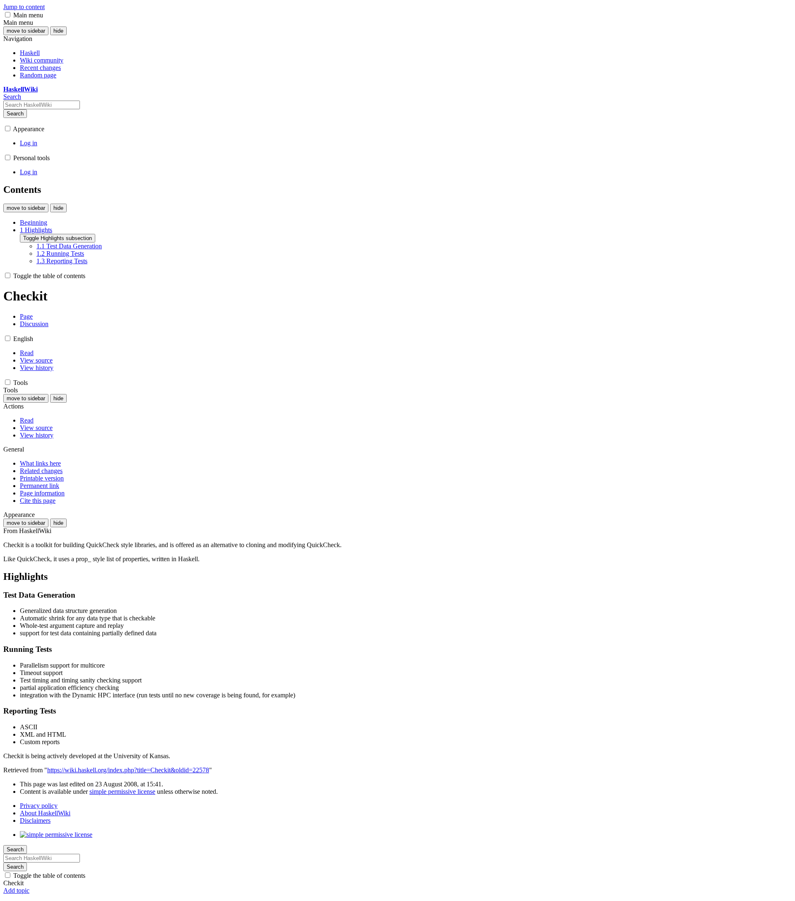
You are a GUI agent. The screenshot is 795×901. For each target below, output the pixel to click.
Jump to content (24, 6)
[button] (7, 14)
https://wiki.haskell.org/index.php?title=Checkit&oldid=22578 (128, 770)
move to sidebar (26, 31)
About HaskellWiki (45, 813)
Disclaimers (35, 820)
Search (15, 114)
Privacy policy (39, 805)
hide (58, 31)
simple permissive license (122, 791)
